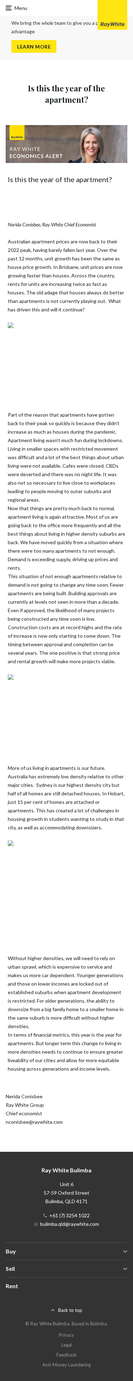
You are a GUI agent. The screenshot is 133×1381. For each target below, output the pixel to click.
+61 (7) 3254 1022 (69, 1215)
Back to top (70, 1310)
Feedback (66, 1355)
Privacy (66, 1335)
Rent (12, 1286)
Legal (66, 1345)
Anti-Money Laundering (66, 1365)
